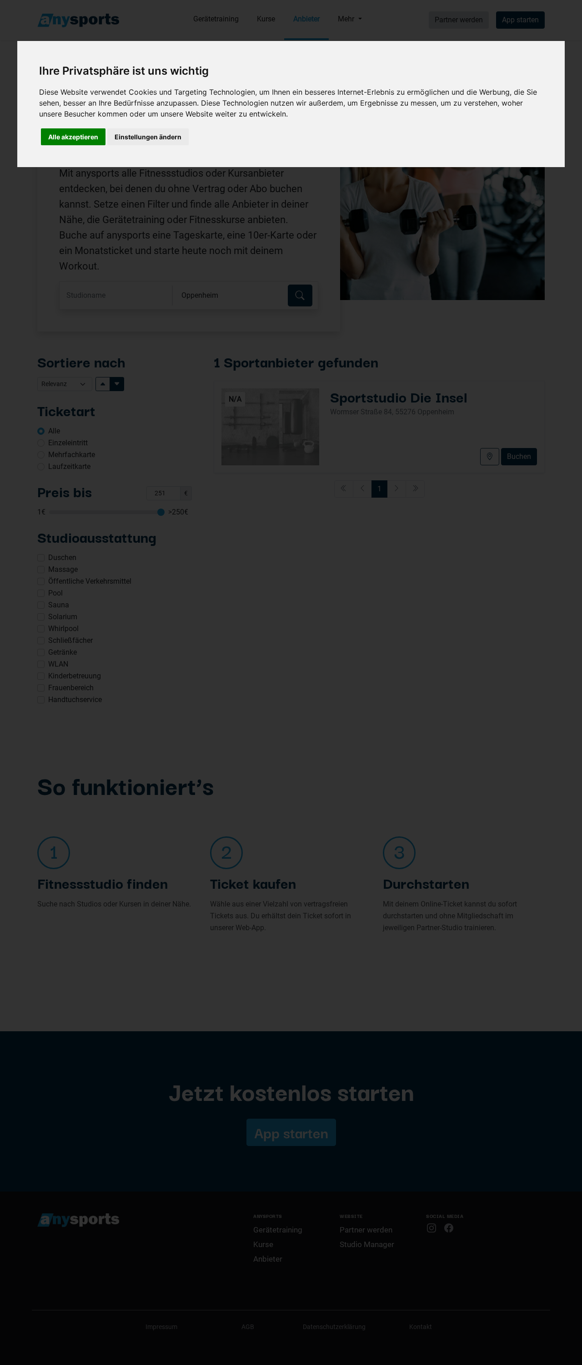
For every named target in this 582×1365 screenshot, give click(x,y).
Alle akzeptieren (73, 137)
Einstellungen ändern (148, 137)
